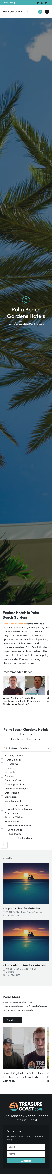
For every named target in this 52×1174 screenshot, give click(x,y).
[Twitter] (46, 2)
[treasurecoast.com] (47, 12)
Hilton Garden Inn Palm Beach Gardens (24, 965)
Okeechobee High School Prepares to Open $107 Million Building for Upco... (21, 1077)
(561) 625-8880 (13, 915)
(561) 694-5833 (13, 975)
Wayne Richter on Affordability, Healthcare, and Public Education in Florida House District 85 (21, 701)
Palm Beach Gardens (14, 623)
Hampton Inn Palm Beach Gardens (22, 908)
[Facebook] (37, 2)
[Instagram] (42, 2)
